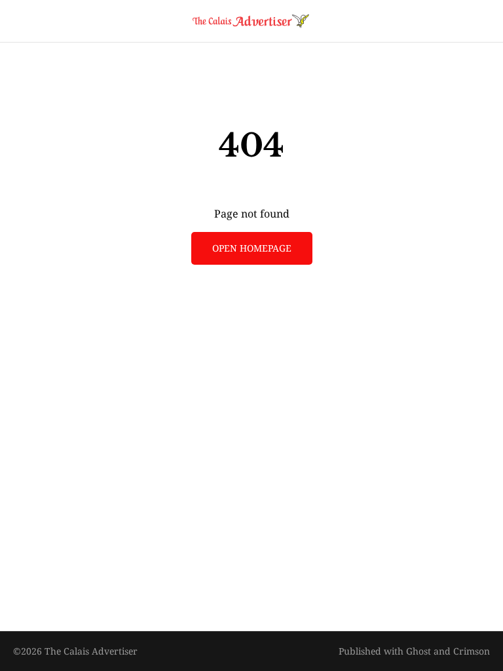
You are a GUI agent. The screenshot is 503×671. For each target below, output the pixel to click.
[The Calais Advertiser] (251, 21)
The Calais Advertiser (91, 651)
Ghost (418, 651)
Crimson (471, 651)
